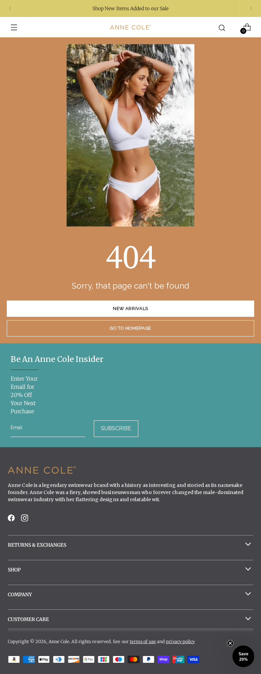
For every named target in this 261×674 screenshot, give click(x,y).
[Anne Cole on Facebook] (12, 520)
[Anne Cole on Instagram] (25, 520)
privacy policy (180, 641)
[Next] (250, 8)
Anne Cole (59, 641)
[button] (243, 656)
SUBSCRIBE (116, 428)
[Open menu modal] (14, 27)
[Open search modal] (222, 27)
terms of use (143, 641)
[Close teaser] (230, 643)
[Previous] (10, 8)
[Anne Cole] (130, 27)
